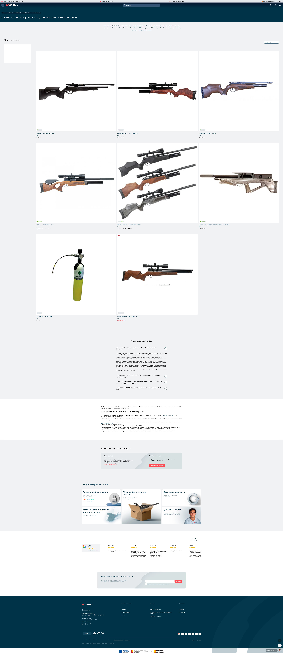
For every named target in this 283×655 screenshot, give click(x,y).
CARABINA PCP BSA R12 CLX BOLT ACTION (129, 225)
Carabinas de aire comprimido (14, 12)
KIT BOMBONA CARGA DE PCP (44, 316)
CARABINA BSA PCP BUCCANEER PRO (127, 316)
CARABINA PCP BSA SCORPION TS (45, 133)
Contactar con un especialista (157, 465)
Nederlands (112, 643)
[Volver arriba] (280, 640)
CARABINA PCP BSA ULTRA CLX (207, 133)
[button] (141, 5)
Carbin (3, 12)
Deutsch (107, 643)
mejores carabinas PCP (169, 415)
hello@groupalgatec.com (110, 464)
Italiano (93, 643)
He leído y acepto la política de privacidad (158, 584)
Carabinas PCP (26, 12)
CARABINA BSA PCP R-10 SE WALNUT (127, 133)
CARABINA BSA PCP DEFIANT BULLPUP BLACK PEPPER (214, 225)
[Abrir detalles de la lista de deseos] (280, 645)
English (102, 643)
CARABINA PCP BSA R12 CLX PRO (45, 225)
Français (98, 643)
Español (83, 643)
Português (88, 643)
